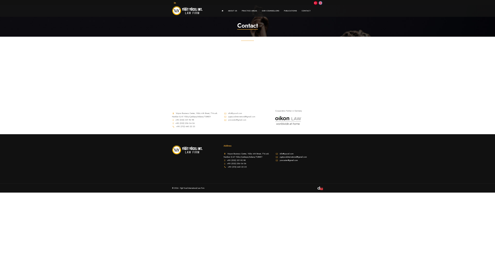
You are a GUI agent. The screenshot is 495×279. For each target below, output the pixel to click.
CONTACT (306, 11)
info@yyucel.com (235, 113)
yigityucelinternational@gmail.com (241, 116)
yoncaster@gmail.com (237, 119)
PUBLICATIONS (290, 11)
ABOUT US (232, 11)
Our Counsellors (270, 11)
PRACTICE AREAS (249, 11)
